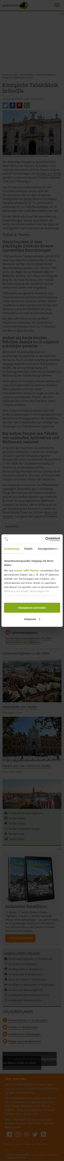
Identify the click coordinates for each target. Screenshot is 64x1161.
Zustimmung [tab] (11, 548)
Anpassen (30, 618)
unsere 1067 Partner (26, 570)
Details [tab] (28, 548)
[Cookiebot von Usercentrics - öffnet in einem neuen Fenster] (45, 539)
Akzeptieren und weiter (32, 607)
